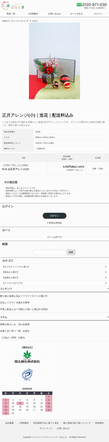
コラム (3, 317)
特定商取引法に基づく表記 (46, 423)
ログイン (98, 13)
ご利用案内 (32, 13)
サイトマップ (46, 428)
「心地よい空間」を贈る (12, 337)
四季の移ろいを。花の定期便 (15, 324)
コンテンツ (6, 288)
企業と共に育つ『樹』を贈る (15, 331)
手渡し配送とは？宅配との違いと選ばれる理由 (24, 309)
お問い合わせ (54, 13)
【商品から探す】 (10, 272)
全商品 (5, 21)
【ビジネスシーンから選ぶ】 (16, 266)
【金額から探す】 (10, 277)
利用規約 (99, 423)
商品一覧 (11, 13)
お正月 (35, 21)
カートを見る (76, 13)
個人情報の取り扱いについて (77, 423)
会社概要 (9, 423)
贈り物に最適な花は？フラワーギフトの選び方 (24, 296)
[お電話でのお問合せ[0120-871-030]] (91, 8)
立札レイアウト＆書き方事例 (15, 302)
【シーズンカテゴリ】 (20, 21)
